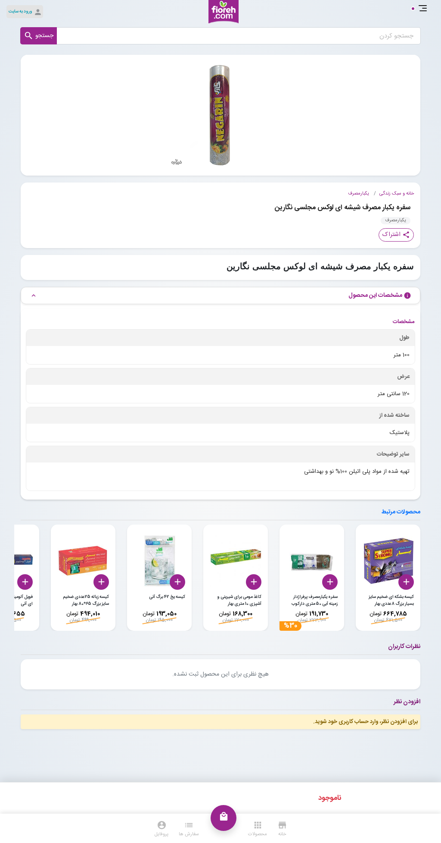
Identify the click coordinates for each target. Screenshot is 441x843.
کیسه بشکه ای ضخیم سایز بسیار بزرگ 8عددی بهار (391, 600)
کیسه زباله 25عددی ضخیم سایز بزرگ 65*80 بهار (86, 600)
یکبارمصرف (358, 194)
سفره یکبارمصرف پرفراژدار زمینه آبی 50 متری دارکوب (315, 600)
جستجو (38, 36)
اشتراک (396, 235)
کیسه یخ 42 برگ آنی (167, 597)
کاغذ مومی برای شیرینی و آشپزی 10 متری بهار (239, 600)
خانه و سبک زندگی (396, 194)
